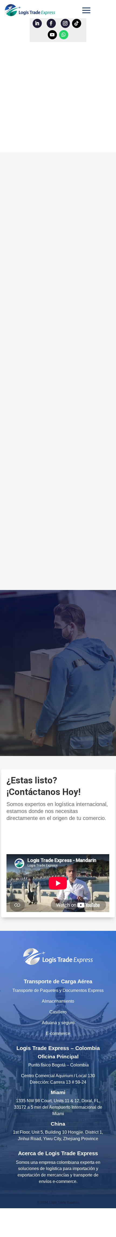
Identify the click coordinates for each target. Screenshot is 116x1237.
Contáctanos (34, 838)
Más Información (54, 712)
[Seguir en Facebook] (51, 23)
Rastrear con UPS (54, 281)
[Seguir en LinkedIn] (37, 23)
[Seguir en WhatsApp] (63, 34)
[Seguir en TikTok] (76, 23)
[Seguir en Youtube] (52, 34)
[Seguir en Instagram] (65, 23)
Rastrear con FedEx (54, 300)
